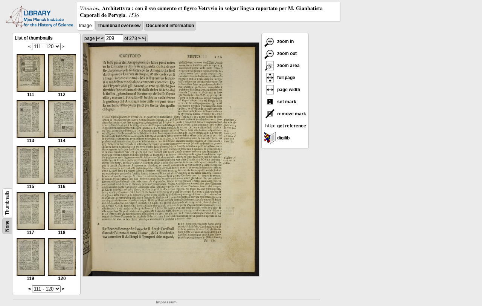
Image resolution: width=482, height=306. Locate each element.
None (7, 226)
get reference (291, 126)
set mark (286, 101)
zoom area (288, 65)
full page (285, 77)
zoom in (285, 41)
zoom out (286, 53)
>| (144, 38)
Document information (170, 25)
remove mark (291, 113)
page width (288, 89)
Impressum (166, 302)
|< (98, 38)
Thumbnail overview (119, 25)
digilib (283, 138)
